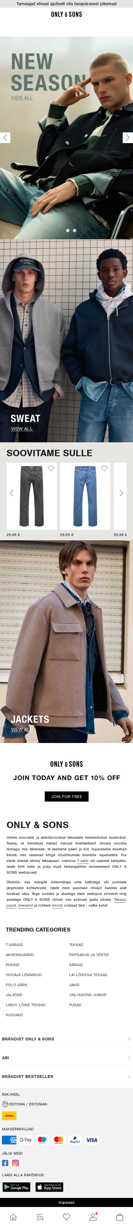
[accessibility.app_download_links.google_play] (18, 1187)
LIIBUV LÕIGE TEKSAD (26, 1004)
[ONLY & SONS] (66, 15)
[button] (66, 4)
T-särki (82, 860)
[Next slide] (128, 138)
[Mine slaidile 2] (68, 230)
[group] (31, 500)
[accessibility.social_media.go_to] (5, 1165)
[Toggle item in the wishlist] (51, 469)
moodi (57, 905)
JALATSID (14, 994)
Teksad (120, 899)
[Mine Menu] (39, 1217)
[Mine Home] (13, 1217)
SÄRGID (76, 964)
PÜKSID (12, 964)
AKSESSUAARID (20, 954)
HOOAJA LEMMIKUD (24, 974)
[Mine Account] (93, 1217)
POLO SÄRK (16, 984)
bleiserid (25, 905)
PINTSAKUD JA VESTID (89, 954)
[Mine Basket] (120, 1217)
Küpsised (67, 1202)
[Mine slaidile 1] (61, 230)
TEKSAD (76, 944)
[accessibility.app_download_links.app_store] (51, 1187)
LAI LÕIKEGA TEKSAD (88, 974)
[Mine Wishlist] (66, 1217)
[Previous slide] (5, 138)
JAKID (74, 984)
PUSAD (75, 1004)
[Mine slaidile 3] (75, 230)
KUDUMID (14, 1015)
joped (11, 905)
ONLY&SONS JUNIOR (88, 994)
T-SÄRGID (14, 944)
